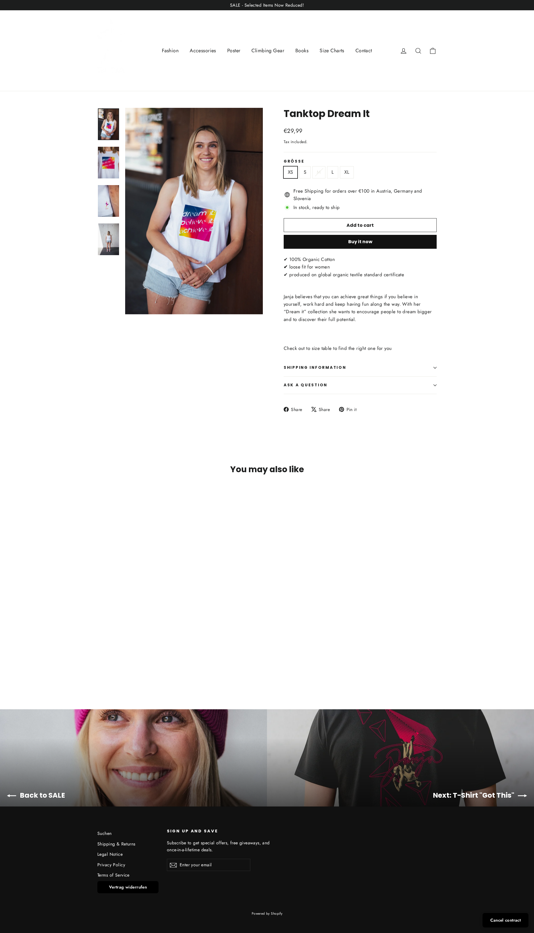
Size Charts (332, 50)
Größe (294, 161)
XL (346, 172)
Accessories (203, 50)
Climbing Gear (267, 50)
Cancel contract (505, 920)
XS (290, 172)
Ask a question (305, 385)
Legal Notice (110, 854)
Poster (234, 50)
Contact (363, 50)
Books (301, 50)
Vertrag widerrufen (128, 887)
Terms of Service (113, 875)
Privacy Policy (111, 865)
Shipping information (315, 367)
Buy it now (360, 241)
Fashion (170, 50)
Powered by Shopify (267, 913)
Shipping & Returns (116, 844)
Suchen (104, 833)
